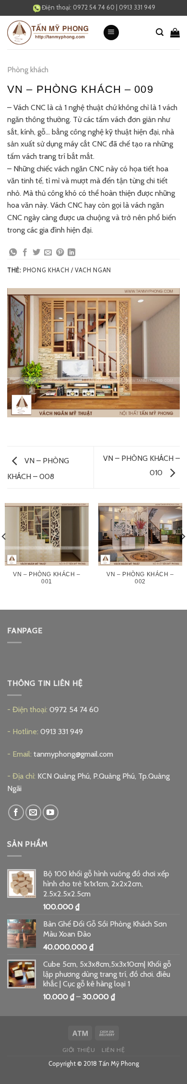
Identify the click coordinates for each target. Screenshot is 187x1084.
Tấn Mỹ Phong (118, 1063)
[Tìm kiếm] (160, 32)
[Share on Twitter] (36, 252)
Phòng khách (27, 69)
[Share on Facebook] (25, 252)
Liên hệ (113, 1049)
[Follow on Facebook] (16, 812)
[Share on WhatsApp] (13, 252)
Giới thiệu (78, 1049)
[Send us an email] (33, 812)
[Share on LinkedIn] (71, 252)
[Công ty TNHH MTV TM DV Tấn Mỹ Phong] (47, 33)
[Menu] (111, 33)
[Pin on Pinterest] (60, 252)
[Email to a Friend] (48, 252)
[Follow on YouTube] (50, 812)
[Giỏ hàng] (175, 32)
